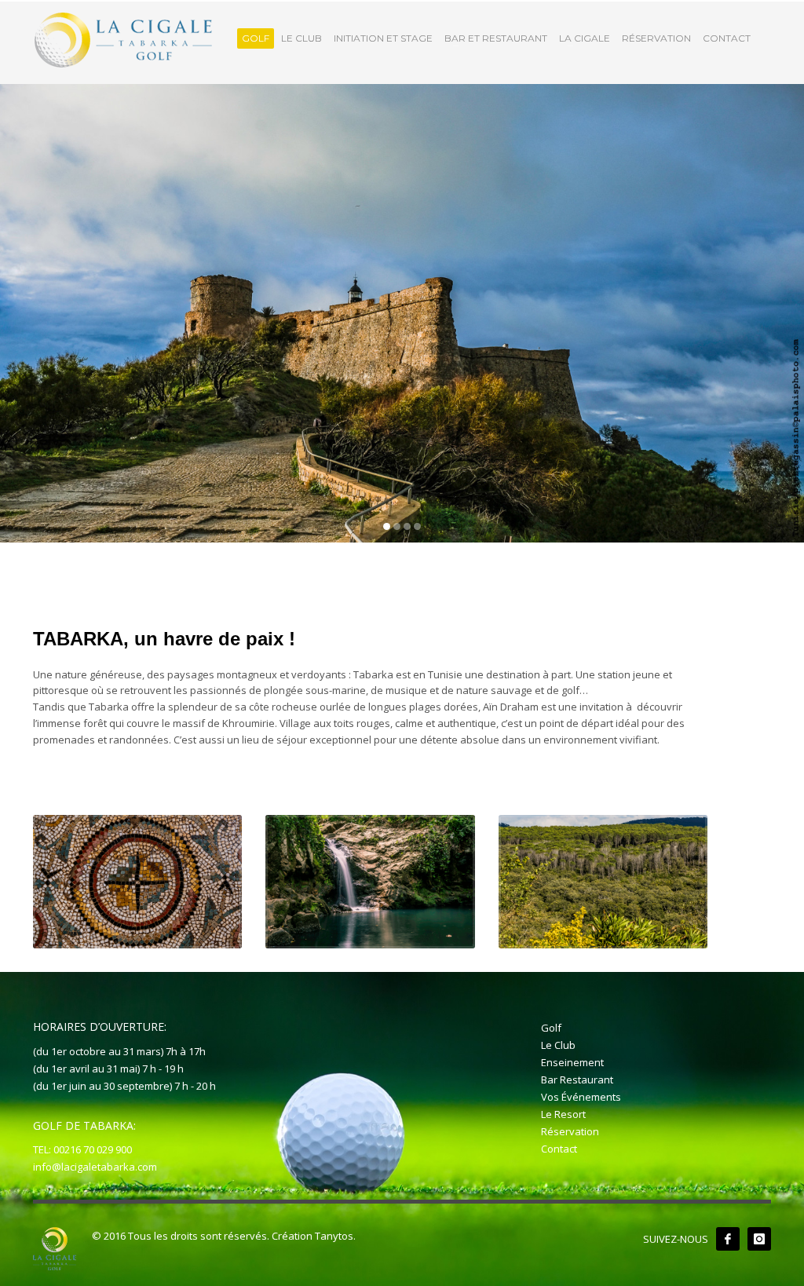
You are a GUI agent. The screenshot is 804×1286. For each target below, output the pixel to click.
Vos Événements (581, 1097)
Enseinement (572, 1062)
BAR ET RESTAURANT (495, 38)
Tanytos (334, 1236)
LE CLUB (301, 38)
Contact (559, 1149)
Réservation (570, 1131)
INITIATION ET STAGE (383, 38)
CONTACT (727, 38)
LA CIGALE (584, 38)
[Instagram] (759, 1239)
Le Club (558, 1045)
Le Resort (563, 1114)
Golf (551, 1028)
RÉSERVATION (656, 38)
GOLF (255, 38)
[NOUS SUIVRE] (728, 1239)
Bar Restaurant (577, 1079)
